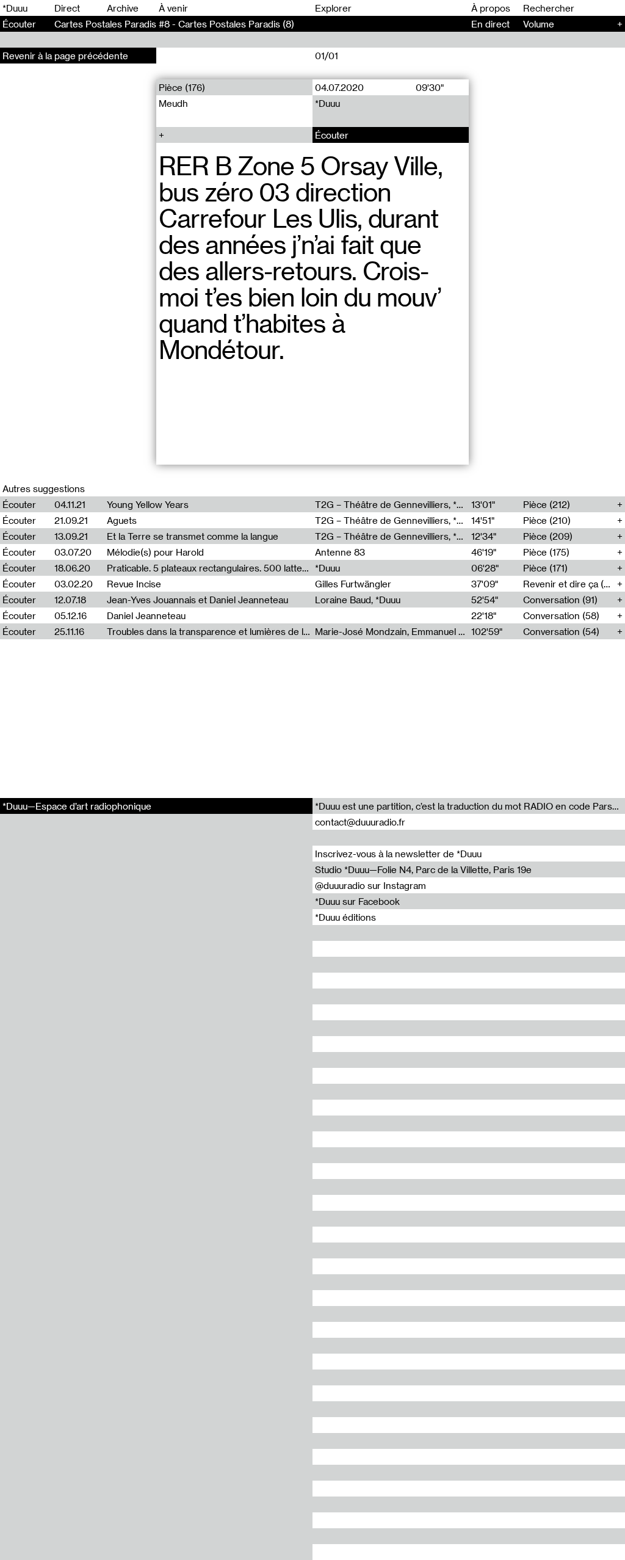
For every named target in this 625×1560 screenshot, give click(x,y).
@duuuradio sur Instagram (370, 885)
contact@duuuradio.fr (360, 821)
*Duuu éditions (345, 917)
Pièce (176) (182, 87)
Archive (123, 7)
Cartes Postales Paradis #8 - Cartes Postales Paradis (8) (174, 23)
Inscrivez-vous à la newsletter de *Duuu (398, 853)
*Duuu (14, 7)
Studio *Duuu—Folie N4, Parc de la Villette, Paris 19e (423, 869)
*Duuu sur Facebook (357, 901)
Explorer (333, 7)
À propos (490, 7)
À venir (173, 7)
